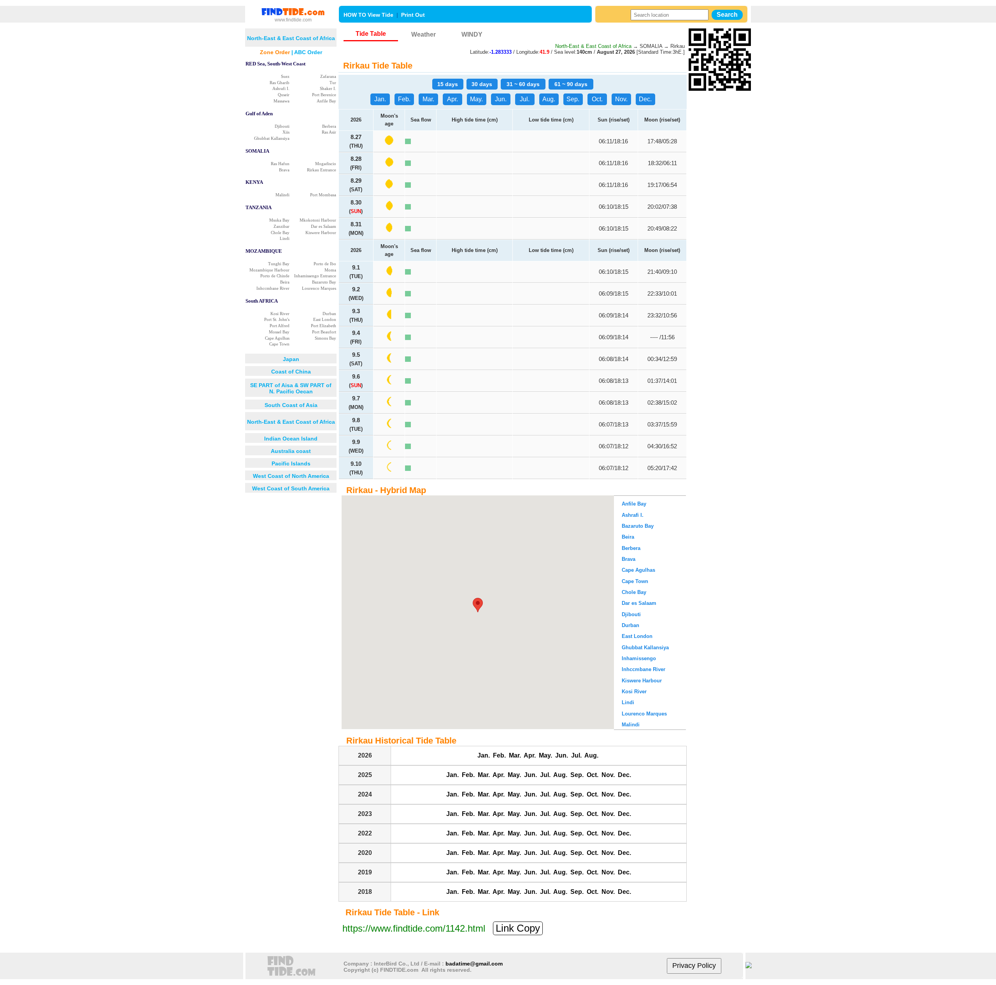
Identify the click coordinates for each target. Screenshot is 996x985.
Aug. (548, 99)
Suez (285, 76)
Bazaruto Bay (324, 282)
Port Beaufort (324, 332)
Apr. (452, 99)
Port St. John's (276, 319)
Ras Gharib (279, 82)
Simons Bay (325, 338)
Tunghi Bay (278, 263)
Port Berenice (324, 94)
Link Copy (518, 928)
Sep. (572, 99)
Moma (330, 270)
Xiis (285, 132)
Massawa (281, 101)
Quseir (283, 94)
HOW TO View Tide (368, 15)
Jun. (501, 99)
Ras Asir (329, 132)
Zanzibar (281, 226)
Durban (329, 313)
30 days (482, 84)
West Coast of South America (291, 488)
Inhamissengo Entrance (315, 275)
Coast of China (291, 371)
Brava (284, 169)
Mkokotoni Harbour (318, 220)
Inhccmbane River (272, 288)
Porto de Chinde (274, 275)
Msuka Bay (279, 220)
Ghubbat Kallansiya (271, 138)
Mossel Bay (279, 332)
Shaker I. (328, 88)
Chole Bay (280, 232)
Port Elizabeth (323, 325)
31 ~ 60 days (523, 84)
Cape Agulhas (277, 338)
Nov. (621, 99)
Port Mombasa (323, 194)
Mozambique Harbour (269, 270)
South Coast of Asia (291, 405)
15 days (447, 84)
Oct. (597, 99)
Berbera (329, 126)
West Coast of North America (291, 476)
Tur (333, 82)
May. (476, 99)
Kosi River (279, 313)
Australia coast (291, 451)
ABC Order (308, 52)
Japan (291, 359)
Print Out (413, 15)
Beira (284, 282)
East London (324, 319)
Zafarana (328, 76)
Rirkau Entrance (321, 169)
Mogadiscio (325, 163)
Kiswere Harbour (320, 232)
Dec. (645, 99)
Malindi (282, 194)
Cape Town (279, 344)
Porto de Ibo (325, 263)
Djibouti (282, 126)
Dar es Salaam (323, 226)
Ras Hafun (280, 163)
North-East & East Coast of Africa (291, 422)
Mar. (428, 99)
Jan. (380, 99)
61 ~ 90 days (570, 84)
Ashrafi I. (280, 88)
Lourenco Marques (319, 288)
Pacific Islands (291, 463)
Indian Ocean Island (290, 438)
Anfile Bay (326, 101)
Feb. (404, 99)
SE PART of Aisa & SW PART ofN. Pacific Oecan (290, 388)
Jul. (525, 99)
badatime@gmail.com (474, 963)
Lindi (284, 238)
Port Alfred (279, 325)
